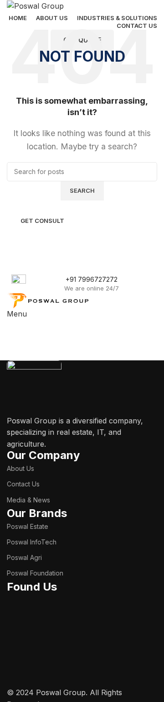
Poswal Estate (27, 526)
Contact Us (23, 484)
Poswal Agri (24, 557)
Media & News (28, 500)
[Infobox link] (82, 283)
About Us (20, 468)
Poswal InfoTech (31, 542)
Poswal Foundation (35, 573)
